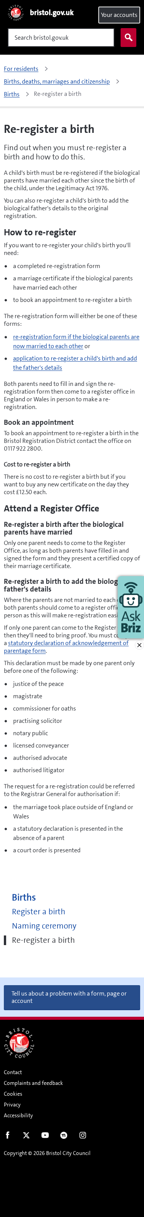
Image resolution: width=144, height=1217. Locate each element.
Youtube (45, 1137)
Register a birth (38, 912)
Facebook (7, 1137)
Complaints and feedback (33, 1083)
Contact (13, 1072)
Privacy (12, 1104)
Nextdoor (64, 1137)
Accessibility (18, 1115)
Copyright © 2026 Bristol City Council (47, 1153)
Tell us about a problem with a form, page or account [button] (69, 997)
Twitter (26, 1137)
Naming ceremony (44, 926)
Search (128, 37)
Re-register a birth (43, 940)
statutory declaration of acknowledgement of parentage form (66, 647)
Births (24, 897)
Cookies (13, 1093)
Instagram (82, 1137)
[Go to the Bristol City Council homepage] (19, 1043)
